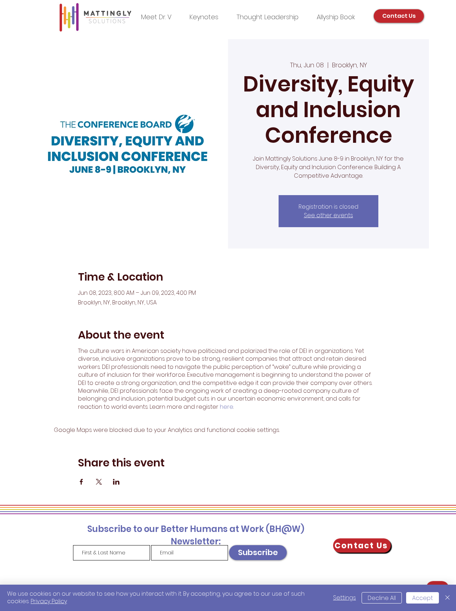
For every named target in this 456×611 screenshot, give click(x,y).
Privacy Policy (49, 601)
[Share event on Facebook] (81, 482)
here (226, 407)
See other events (328, 215)
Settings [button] (344, 598)
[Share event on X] (98, 482)
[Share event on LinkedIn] (116, 482)
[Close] (447, 597)
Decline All (382, 598)
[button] (267, 17)
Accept (422, 598)
